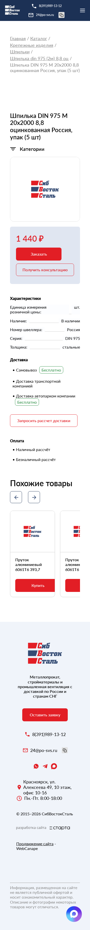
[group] (45, 189)
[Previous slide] (16, 497)
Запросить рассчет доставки (43, 420)
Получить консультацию (45, 269)
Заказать (39, 254)
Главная (18, 38)
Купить (38, 585)
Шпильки (20, 51)
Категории (32, 149)
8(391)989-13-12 (50, 6)
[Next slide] (34, 497)
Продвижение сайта (35, 843)
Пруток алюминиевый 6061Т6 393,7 (28, 564)
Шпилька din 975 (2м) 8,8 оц (39, 58)
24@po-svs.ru (45, 15)
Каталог (38, 38)
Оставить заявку (45, 714)
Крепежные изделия (31, 45)
